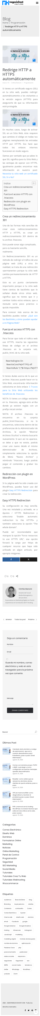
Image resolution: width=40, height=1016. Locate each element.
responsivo (21, 956)
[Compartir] (11, 559)
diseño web (20, 917)
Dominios (7, 836)
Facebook (15, 921)
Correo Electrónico (12, 829)
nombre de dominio (11, 943)
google (24, 921)
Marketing (7, 844)
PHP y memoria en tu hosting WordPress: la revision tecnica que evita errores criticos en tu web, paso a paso (25, 810)
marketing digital (10, 939)
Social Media (9, 869)
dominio (31, 917)
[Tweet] (28, 559)
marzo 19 (6, 83)
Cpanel (22, 913)
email (6, 921)
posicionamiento (10, 952)
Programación (18, 22)
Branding (7, 904)
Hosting (6, 930)
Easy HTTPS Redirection (16, 208)
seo (28, 961)
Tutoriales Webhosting (14, 879)
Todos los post (20, 619)
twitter (6, 969)
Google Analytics (25, 926)
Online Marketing (11, 851)
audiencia (7, 900)
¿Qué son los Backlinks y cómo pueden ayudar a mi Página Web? (20, 319)
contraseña (19, 908)
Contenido (7, 908)
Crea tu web (8, 917)
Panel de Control (11, 854)
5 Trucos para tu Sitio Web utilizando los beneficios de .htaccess (20, 390)
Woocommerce (10, 883)
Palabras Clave (9, 948)
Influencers (17, 930)
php (19, 948)
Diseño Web (8, 833)
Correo (29, 908)
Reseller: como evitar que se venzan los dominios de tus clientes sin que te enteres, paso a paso (25, 782)
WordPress (26, 969)
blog (30, 900)
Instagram (28, 930)
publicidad (23, 952)
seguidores (8, 961)
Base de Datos (20, 900)
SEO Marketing (10, 865)
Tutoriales (7, 872)
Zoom (16, 974)
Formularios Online (12, 840)
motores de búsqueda (27, 939)
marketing (18, 935)
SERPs (6, 965)
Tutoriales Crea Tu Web (14, 876)
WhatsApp (15, 969)
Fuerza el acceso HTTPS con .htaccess (18, 196)
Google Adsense (9, 926)
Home (5, 22)
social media (16, 965)
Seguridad (8, 861)
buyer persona (19, 904)
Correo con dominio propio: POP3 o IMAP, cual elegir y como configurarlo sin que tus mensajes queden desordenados (25, 768)
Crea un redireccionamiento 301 (18, 188)
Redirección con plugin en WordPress (17, 203)
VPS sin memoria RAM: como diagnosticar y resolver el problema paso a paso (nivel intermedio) (23, 796)
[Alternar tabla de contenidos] (32, 183)
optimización (26, 943)
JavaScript (8, 935)
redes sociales (9, 956)
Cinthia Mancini (16, 83)
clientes (30, 904)
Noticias (7, 847)
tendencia (28, 965)
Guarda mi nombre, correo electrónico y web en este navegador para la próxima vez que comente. (19, 668)
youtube (7, 974)
